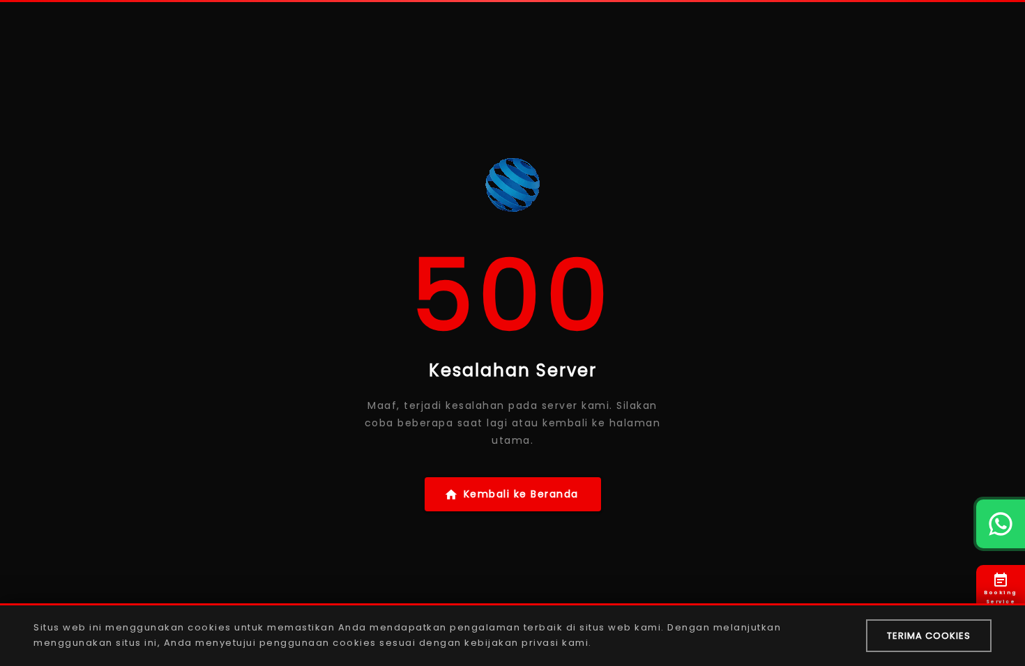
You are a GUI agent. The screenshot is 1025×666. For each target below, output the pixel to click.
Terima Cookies (929, 635)
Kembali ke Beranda (521, 494)
